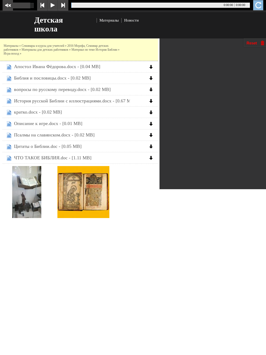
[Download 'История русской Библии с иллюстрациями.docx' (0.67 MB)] (152, 100)
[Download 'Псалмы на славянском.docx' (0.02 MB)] (152, 134)
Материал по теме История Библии (94, 49)
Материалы (109, 20)
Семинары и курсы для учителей (43, 46)
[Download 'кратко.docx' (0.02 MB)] (152, 111)
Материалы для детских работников (45, 49)
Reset (252, 43)
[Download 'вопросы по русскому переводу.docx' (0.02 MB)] (152, 89)
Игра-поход (11, 53)
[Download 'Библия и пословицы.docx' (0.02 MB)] (152, 77)
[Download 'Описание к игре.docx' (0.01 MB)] (152, 123)
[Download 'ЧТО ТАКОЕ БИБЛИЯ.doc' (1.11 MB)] (152, 157)
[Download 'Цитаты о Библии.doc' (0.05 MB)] (152, 146)
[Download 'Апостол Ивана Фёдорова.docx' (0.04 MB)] (152, 66)
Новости (131, 20)
